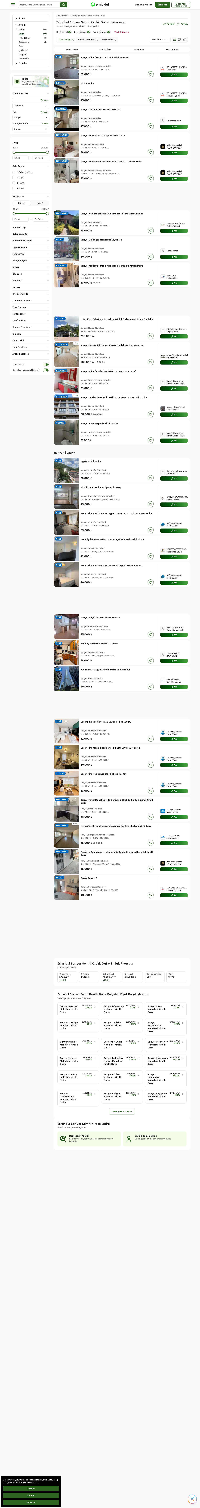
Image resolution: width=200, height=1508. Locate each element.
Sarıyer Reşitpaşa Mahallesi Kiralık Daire (157, 1096)
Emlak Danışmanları (146, 1136)
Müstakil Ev (24, 38)
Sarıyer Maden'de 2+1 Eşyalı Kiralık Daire (103, 135)
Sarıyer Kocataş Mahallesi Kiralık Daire (69, 1077)
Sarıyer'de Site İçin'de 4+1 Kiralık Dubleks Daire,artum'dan (112, 345)
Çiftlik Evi (23, 50)
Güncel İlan (105, 49)
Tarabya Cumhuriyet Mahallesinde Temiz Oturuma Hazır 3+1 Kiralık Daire (117, 853)
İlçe (14, 112)
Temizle (45, 100)
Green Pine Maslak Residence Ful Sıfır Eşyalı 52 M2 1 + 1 (110, 748)
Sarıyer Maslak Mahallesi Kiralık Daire (69, 1044)
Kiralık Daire (87, 83)
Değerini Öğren (143, 4)
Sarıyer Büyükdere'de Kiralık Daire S (100, 617)
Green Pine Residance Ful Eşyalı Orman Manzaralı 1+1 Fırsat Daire (116, 513)
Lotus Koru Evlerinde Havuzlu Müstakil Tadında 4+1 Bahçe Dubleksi (117, 319)
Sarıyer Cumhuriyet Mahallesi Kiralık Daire (157, 1079)
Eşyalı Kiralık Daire (91, 461)
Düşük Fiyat (139, 49)
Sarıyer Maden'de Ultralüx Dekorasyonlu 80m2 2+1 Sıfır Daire (114, 397)
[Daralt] (16, 29)
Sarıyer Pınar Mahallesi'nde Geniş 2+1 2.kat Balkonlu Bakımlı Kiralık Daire (117, 801)
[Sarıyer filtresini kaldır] (88, 32)
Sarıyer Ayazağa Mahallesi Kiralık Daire (69, 1009)
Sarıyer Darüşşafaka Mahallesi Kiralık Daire (69, 1098)
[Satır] (174, 39)
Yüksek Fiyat (172, 49)
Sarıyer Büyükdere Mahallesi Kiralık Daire (114, 1009)
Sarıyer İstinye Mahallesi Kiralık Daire (69, 1061)
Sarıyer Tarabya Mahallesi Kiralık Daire (69, 1025)
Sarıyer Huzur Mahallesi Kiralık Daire (157, 1009)
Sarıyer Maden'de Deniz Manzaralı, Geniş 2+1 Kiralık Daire (112, 265)
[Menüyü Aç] (13, 4)
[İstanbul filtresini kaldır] (69, 32)
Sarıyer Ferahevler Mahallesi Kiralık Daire (158, 1044)
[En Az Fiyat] (14, 152)
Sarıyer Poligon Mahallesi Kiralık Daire (113, 1096)
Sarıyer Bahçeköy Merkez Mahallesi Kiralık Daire (113, 1061)
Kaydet (171, 24)
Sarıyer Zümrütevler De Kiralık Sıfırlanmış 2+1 (105, 57)
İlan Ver (162, 4)
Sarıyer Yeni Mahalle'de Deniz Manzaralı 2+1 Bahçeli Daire (112, 213)
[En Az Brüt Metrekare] (14, 213)
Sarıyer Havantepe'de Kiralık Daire (99, 423)
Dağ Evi (22, 54)
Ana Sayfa (61, 15)
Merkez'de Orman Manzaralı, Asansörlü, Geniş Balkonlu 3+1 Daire (116, 826)
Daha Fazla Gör (120, 1111)
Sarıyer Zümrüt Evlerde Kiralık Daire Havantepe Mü (108, 371)
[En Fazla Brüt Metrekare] (47, 213)
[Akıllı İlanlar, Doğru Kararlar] (100, 4)
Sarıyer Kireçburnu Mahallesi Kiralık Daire (158, 1061)
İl (13, 100)
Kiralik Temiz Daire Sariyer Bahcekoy (101, 487)
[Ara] (63, 4)
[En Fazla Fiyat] (47, 152)
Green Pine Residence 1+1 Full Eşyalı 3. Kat (103, 774)
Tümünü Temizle (121, 32)
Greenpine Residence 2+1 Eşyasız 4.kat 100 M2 (106, 721)
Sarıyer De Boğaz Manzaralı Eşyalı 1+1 (101, 239)
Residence (24, 42)
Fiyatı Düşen (71, 49)
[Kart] (179, 39)
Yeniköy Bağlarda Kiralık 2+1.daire (99, 643)
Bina (21, 46)
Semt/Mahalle (20, 123)
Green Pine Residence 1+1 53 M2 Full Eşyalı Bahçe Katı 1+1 (112, 565)
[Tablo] (184, 39)
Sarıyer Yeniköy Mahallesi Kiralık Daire (113, 1025)
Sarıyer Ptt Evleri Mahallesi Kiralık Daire (113, 1044)
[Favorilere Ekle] (151, 74)
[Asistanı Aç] (192, 1499)
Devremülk (24, 58)
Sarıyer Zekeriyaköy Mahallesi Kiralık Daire (157, 1027)
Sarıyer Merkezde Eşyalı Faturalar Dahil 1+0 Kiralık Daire (111, 161)
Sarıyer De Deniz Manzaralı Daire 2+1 (101, 109)
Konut (21, 29)
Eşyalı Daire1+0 (89, 878)
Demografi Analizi (79, 1136)
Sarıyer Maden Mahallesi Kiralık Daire (113, 1077)
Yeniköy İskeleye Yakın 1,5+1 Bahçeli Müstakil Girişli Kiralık (112, 539)
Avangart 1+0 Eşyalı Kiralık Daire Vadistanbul (105, 669)
